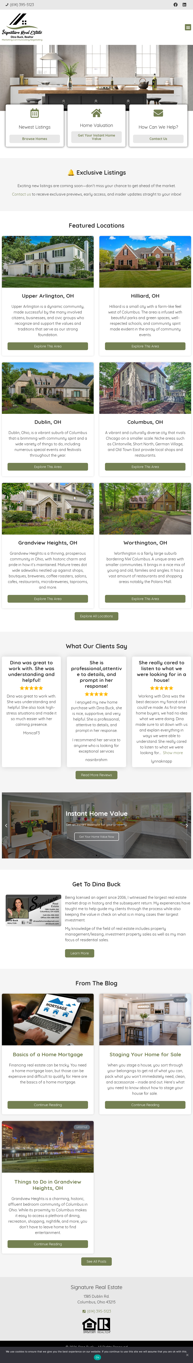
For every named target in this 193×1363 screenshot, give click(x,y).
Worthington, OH (145, 542)
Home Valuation (96, 125)
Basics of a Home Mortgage (48, 1054)
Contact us (21, 194)
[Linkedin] (184, 5)
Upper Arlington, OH (48, 295)
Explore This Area (47, 346)
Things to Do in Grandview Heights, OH (47, 1184)
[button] (188, 27)
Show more (173, 752)
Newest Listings (35, 127)
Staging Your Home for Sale (145, 1054)
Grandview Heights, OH (47, 542)
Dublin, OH (47, 422)
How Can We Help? (158, 127)
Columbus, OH (145, 422)
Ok (97, 1357)
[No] (187, 1354)
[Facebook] (175, 5)
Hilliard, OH (145, 295)
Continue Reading (48, 1105)
